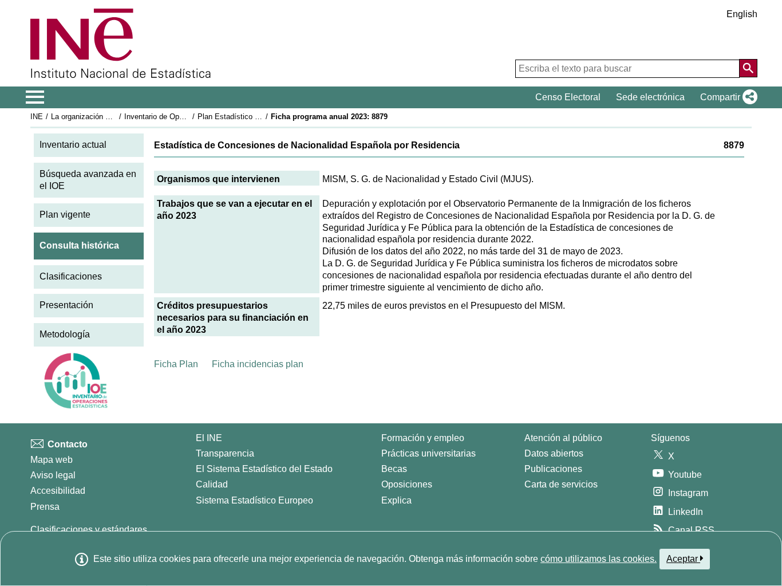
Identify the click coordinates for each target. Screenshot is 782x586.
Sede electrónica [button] (650, 97)
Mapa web (51, 460)
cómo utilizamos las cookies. (598, 559)
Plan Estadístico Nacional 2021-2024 (259, 116)
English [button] (741, 14)
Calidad (212, 484)
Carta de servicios (561, 484)
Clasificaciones (71, 276)
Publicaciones (553, 469)
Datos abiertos (553, 453)
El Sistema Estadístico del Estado (264, 469)
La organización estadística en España (115, 116)
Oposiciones (406, 484)
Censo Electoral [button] (568, 97)
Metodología (65, 334)
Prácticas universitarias (428, 453)
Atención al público (563, 438)
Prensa (45, 507)
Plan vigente (65, 214)
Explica (396, 500)
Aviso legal (53, 475)
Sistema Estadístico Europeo (254, 500)
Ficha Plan (176, 364)
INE (36, 116)
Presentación (66, 305)
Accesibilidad (57, 490)
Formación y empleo (422, 438)
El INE (209, 438)
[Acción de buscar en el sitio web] (748, 68)
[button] (726, 97)
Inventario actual (73, 145)
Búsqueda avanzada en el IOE (88, 180)
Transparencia (225, 453)
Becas (394, 469)
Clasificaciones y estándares (88, 529)
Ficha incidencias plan (257, 364)
